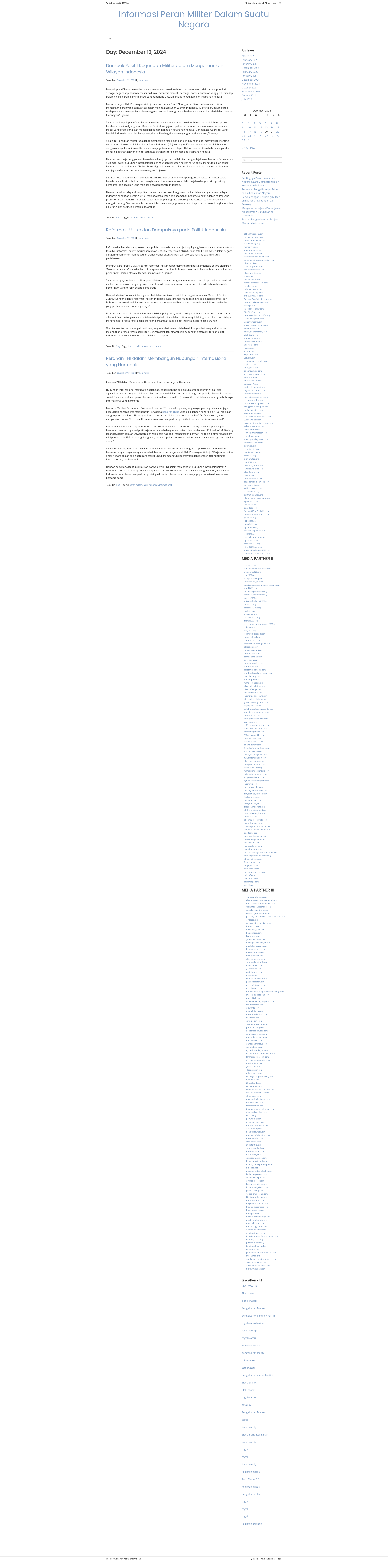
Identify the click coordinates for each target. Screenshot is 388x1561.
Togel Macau (249, 1300)
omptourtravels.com (255, 1233)
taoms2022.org (251, 620)
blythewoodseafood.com (255, 810)
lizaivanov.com (253, 936)
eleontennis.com (251, 472)
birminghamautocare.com (256, 790)
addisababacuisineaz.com (258, 1265)
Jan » (253, 148)
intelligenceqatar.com (254, 308)
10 (249, 127)
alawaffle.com (252, 1007)
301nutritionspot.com (256, 1177)
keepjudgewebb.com (256, 1131)
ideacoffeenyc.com (252, 689)
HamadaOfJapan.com (254, 318)
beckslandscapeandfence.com (260, 903)
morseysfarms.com (253, 846)
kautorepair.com (251, 679)
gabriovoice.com (253, 968)
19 (260, 131)
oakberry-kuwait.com (253, 741)
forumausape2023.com (254, 530)
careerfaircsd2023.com (254, 537)
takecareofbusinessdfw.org (257, 315)
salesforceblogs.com (253, 292)
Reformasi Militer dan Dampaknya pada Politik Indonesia (166, 230)
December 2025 (250, 67)
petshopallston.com (255, 981)
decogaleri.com (251, 660)
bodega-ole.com (253, 1213)
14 (272, 127)
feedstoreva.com (252, 862)
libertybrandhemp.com (256, 1197)
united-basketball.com (256, 1014)
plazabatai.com (251, 646)
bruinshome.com (254, 1040)
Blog (118, 217)
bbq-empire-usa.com (253, 859)
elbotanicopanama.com (255, 669)
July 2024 (247, 99)
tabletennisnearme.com (255, 872)
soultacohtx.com (251, 878)
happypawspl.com (252, 705)
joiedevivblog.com (254, 1190)
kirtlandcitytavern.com (256, 1174)
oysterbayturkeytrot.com (257, 1050)
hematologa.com (254, 932)
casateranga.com (254, 1086)
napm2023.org (250, 524)
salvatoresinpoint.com (254, 426)
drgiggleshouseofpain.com (256, 406)
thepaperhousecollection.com (260, 1109)
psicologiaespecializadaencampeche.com (265, 916)
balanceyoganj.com (253, 289)
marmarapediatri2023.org (255, 594)
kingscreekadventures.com (256, 325)
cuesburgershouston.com (258, 913)
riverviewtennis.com (253, 849)
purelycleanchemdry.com (255, 331)
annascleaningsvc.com (256, 1043)
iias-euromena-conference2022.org (260, 624)
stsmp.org (248, 276)
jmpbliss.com (250, 364)
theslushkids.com (254, 1063)
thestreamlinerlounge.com (258, 1216)
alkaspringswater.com (254, 731)
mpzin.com (249, 348)
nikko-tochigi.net (253, 1154)
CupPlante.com (251, 344)
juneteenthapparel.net (256, 1246)
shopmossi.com (253, 1096)
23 (243, 136)
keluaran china (170, 411)
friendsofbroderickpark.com (257, 748)
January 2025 (249, 75)
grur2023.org (250, 517)
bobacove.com (251, 816)
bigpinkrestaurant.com (254, 390)
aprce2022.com (251, 501)
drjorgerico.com (251, 367)
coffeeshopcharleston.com (256, 725)
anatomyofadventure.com (258, 1135)
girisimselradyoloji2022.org (256, 601)
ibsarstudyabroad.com (254, 633)
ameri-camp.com (251, 377)
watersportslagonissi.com (256, 439)
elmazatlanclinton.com (254, 686)
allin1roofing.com (254, 1128)
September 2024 (251, 91)
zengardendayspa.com (257, 1030)
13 (266, 127)
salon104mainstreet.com (255, 728)
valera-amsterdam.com (257, 1193)
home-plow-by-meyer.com (258, 942)
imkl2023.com (250, 534)
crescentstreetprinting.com (258, 923)
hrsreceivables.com (253, 380)
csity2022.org (250, 630)
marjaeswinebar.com (253, 682)
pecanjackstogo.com (255, 1027)
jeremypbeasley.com (253, 400)
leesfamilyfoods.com (253, 465)
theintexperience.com (254, 237)
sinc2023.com (250, 575)
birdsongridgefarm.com (257, 1187)
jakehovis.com (250, 783)
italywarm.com (252, 1249)
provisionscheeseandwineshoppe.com (262, 585)
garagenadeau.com (253, 413)
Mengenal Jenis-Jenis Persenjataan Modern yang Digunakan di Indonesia (261, 212)
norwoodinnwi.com (255, 1200)
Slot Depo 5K (249, 1382)
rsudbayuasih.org (254, 1239)
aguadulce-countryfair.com (256, 780)
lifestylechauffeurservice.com (257, 416)
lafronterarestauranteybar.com (260, 1053)
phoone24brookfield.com (255, 819)
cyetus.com (249, 475)
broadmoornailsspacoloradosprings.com (265, 991)
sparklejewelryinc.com (256, 1034)
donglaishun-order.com (255, 764)
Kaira (126, 1558)
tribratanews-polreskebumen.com (262, 1236)
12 (260, 127)
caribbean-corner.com (256, 1157)
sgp (274, 3)
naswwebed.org (251, 491)
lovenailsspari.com (252, 738)
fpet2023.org (250, 455)
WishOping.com (251, 335)
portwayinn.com (253, 1118)
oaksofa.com (250, 875)
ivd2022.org (249, 627)
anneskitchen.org (254, 998)
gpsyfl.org (248, 885)
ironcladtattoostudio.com (257, 1037)
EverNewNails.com (252, 419)
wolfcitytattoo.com (254, 1047)
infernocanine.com (255, 1105)
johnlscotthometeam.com (255, 432)
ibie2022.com (250, 504)
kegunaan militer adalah (141, 217)
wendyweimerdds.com (254, 374)
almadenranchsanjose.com (256, 481)
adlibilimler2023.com (253, 488)
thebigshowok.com (255, 955)
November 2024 (251, 83)
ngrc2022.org (250, 462)
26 (260, 136)
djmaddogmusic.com (255, 1122)
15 (277, 127)
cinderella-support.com (254, 387)
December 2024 (250, 79)
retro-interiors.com (252, 449)
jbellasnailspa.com (252, 797)
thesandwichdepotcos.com (256, 403)
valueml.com (250, 357)
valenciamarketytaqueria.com (260, 1001)
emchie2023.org (251, 598)
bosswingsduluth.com (254, 787)
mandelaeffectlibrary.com (256, 282)
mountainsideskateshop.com (259, 1171)
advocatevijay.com (252, 485)
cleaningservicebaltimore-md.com (261, 900)
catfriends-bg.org (252, 243)
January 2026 (249, 64)
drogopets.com (251, 865)
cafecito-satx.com (254, 1020)
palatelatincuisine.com (256, 946)
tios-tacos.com (252, 1017)
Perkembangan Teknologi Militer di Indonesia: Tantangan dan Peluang (261, 200)
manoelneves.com (252, 279)
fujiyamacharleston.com (255, 757)
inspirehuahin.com (252, 393)
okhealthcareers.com (254, 233)
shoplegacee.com (252, 338)
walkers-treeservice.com (257, 1092)
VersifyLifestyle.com (253, 321)
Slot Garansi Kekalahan (255, 1434)
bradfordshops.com (253, 478)
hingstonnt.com (251, 263)
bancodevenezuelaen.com (256, 256)
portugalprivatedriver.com (256, 718)
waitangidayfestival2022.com (257, 550)
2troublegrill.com (253, 1083)
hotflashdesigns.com (253, 410)
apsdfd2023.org (251, 527)
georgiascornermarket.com (256, 712)
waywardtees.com (252, 250)
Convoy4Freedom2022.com (256, 514)
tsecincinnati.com (252, 640)
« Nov (245, 148)
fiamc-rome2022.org (253, 767)
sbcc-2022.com (250, 507)
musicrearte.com (251, 842)
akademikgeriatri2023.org (255, 591)
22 (277, 131)
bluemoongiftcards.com (257, 1161)
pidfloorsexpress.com (254, 253)
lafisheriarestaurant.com (255, 774)
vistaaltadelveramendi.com (258, 906)
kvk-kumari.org (253, 1255)
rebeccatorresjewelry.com (256, 361)
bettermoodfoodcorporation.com (259, 260)
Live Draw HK (249, 1286)
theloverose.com (254, 965)
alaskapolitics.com (252, 273)
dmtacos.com (252, 919)
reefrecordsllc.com (254, 1004)
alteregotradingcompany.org (257, 498)
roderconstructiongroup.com (257, 643)
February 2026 (250, 60)
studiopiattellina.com (253, 751)
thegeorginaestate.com (254, 806)
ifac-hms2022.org (252, 617)
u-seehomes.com (252, 436)
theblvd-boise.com (252, 452)
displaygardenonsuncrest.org (257, 855)
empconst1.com (251, 384)
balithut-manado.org (253, 494)
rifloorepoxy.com (254, 1073)
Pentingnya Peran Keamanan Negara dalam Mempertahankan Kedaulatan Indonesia (260, 181)
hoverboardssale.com (254, 269)
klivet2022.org (250, 614)
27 (266, 136)
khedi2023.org (250, 588)
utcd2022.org (250, 604)
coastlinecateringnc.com (257, 910)
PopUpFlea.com (251, 354)
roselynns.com (251, 286)
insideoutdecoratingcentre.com (258, 423)
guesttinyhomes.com (255, 939)
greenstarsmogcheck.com (256, 702)
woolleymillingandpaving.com (259, 1076)
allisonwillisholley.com (256, 1112)
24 (249, 136)
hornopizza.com (253, 926)
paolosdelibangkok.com (255, 813)
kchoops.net (252, 1167)
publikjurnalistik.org (255, 1242)
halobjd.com (249, 305)
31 (249, 140)
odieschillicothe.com (253, 692)
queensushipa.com (253, 370)
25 (255, 136)
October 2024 (249, 87)
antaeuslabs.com (252, 328)
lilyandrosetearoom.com (257, 1056)
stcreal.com (249, 351)
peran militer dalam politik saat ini (146, 346)
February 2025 (250, 71)
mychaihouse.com (252, 800)
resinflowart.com (254, 972)
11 (255, 127)
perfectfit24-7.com (252, 715)
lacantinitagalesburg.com (255, 695)
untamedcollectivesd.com (258, 1099)
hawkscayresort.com (253, 650)
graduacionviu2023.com (257, 1024)
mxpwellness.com (254, 1102)
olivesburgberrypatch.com (258, 1060)
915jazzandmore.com (254, 777)
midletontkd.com (253, 1144)
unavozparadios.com (254, 663)
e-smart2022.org (251, 458)
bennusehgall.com (252, 637)
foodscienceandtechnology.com (261, 1259)
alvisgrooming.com (252, 803)
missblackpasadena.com (257, 994)
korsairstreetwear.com (256, 978)
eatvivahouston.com (255, 952)
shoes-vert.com (251, 666)
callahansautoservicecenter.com (259, 709)
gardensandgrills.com (256, 1148)
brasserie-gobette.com (254, 839)
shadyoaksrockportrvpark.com (258, 673)
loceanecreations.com (256, 1184)
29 (277, 136)
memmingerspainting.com (256, 397)
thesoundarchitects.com (257, 1125)
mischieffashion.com (253, 442)
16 (243, 131)
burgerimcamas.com (255, 1268)
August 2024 (249, 95)
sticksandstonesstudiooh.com (260, 1089)
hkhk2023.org (250, 521)
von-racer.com (250, 722)
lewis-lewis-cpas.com (253, 468)
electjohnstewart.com (256, 1229)
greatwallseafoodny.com (257, 962)
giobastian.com (253, 1066)
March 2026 (248, 56)
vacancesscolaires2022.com (257, 553)
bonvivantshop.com (253, 341)
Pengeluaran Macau (253, 1308)
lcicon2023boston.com (254, 547)
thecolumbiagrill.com (253, 581)
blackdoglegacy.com (255, 949)
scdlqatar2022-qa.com (254, 578)
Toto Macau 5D (250, 1479)
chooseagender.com (253, 266)
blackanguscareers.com (257, 1206)
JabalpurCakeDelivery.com (256, 302)
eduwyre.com (250, 445)
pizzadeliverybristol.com (255, 699)
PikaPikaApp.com (252, 312)
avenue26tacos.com (255, 985)
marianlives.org (251, 246)
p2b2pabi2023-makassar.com (257, 568)
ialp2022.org (249, 611)
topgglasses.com (254, 988)
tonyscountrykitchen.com (255, 793)
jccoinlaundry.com (252, 676)
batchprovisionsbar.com (255, 836)
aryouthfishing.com (255, 1011)
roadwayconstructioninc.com (257, 826)
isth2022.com (250, 565)
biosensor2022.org (252, 607)
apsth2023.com (251, 540)
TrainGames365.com (253, 295)
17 (249, 131)
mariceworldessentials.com (256, 770)
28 (272, 136)
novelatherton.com (255, 1223)
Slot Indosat (248, 1293)
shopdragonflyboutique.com (257, 829)
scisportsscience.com (256, 1262)
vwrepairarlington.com (256, 897)
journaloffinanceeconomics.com (261, 1252)
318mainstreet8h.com (254, 735)
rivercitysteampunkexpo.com (259, 1164)
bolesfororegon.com (255, 1210)
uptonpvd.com (252, 1079)
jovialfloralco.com (252, 429)
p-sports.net (252, 975)
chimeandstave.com (255, 959)
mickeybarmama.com (254, 823)
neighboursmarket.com (257, 1203)
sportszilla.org (250, 832)
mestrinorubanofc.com (256, 1220)
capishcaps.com (251, 881)
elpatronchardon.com (254, 761)
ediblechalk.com (251, 868)
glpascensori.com (254, 1069)
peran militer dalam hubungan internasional (151, 484)
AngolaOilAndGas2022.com (256, 511)
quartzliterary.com (252, 744)
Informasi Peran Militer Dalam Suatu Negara (194, 19)
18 (255, 131)
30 (243, 140)
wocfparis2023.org (252, 572)
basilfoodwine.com (255, 1151)
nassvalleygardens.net (257, 1226)
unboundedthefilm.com (255, 240)
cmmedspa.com (253, 1141)
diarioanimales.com (253, 656)
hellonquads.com (252, 653)
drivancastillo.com (254, 1138)
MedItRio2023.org (252, 543)
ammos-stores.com (255, 1180)
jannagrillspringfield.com (255, 754)
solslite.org (251, 1115)
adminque (144, 80)
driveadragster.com (255, 929)
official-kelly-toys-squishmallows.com (261, 852)
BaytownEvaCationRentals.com (258, 299)
